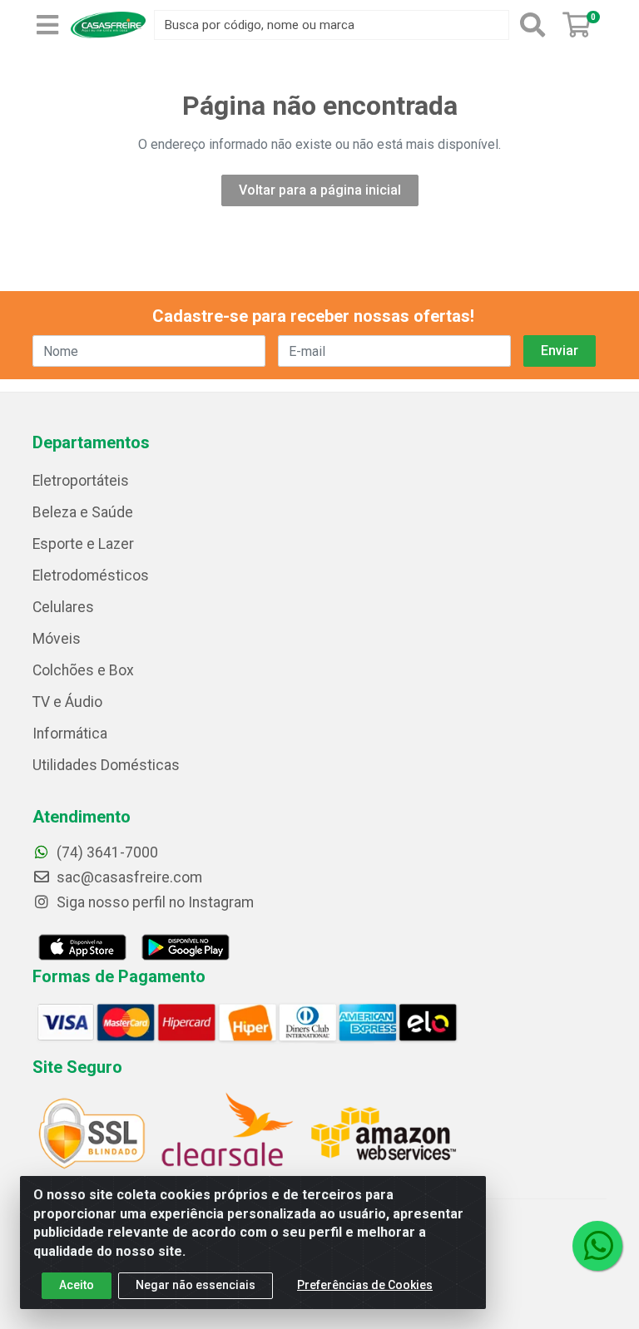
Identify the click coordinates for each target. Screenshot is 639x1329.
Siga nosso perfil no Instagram (153, 902)
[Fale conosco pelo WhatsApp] (597, 1246)
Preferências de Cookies (365, 1285)
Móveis (56, 638)
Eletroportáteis (80, 480)
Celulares (63, 607)
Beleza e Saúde (82, 512)
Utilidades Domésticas (106, 765)
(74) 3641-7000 (105, 852)
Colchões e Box (83, 670)
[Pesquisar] (532, 25)
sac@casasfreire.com (129, 877)
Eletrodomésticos (90, 575)
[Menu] (47, 25)
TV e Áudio (67, 702)
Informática (69, 733)
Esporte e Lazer (83, 544)
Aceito (76, 1285)
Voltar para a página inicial (320, 190)
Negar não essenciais (195, 1285)
